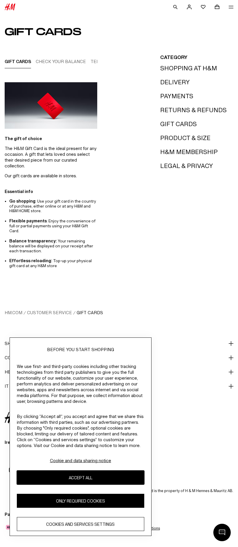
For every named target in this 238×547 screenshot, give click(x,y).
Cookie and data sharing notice (80, 460)
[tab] (18, 61)
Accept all (80, 477)
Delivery (175, 82)
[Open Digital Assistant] (222, 532)
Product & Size (185, 138)
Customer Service (49, 312)
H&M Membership (189, 152)
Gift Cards (178, 124)
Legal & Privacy (186, 165)
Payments (176, 96)
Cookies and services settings (80, 524)
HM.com (13, 312)
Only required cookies (80, 500)
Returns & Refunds (193, 110)
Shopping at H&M (188, 68)
